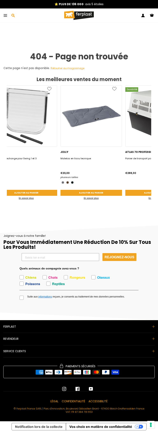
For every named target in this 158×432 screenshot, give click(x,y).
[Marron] (67, 182)
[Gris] (62, 182)
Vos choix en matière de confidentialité (100, 427)
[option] (79, 4)
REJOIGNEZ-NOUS (119, 257)
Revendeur (11, 339)
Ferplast (9, 327)
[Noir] (72, 182)
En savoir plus (91, 198)
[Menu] (5, 15)
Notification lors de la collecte (39, 427)
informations (45, 296)
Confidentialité (73, 401)
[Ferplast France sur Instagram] (64, 389)
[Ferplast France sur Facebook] (74, 389)
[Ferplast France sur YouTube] (88, 389)
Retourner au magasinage (67, 68)
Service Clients (14, 351)
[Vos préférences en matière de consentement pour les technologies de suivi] (151, 425)
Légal (54, 401)
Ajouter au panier (91, 192)
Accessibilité (98, 401)
